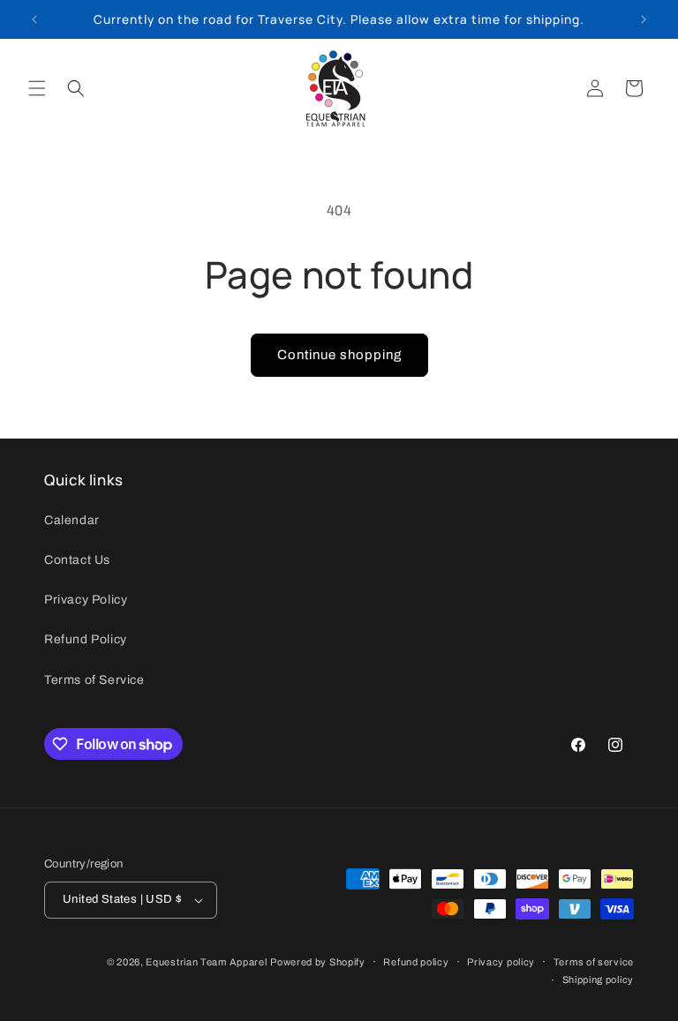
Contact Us (77, 560)
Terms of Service (94, 680)
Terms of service (594, 962)
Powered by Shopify (317, 962)
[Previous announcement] (34, 19)
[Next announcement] (643, 19)
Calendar (72, 520)
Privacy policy (501, 962)
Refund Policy (85, 639)
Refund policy (415, 962)
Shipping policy (598, 979)
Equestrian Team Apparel (206, 962)
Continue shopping (339, 355)
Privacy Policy (85, 599)
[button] (37, 88)
